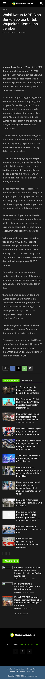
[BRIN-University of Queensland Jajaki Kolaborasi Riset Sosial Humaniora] (8, 541)
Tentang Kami (19, 669)
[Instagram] (22, 651)
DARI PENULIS (26, 381)
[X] (18, 368)
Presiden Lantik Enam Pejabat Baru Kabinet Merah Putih (29, 529)
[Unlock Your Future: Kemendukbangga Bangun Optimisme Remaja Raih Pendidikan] (8, 470)
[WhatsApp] (24, 368)
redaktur (11, 33)
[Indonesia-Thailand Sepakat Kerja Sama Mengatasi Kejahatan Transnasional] (8, 431)
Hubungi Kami (31, 669)
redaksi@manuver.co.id (28, 644)
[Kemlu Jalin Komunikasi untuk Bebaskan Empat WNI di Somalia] (8, 503)
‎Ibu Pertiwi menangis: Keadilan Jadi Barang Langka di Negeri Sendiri (27, 390)
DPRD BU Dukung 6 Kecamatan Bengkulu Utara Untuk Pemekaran (27, 587)
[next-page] (8, 553)
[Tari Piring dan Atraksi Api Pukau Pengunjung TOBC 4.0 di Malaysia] (8, 458)
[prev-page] (4, 553)
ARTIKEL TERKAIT (11, 381)
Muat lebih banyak (21, 614)
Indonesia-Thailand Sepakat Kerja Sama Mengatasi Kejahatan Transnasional (29, 431)
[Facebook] (12, 368)
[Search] (41, 3)
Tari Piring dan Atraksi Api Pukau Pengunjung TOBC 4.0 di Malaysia (28, 458)
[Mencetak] (30, 368)
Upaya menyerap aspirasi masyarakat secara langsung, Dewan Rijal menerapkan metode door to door (28, 488)
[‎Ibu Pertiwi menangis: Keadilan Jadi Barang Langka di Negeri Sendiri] (8, 390)
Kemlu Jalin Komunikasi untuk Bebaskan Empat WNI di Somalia (29, 503)
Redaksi (9, 669)
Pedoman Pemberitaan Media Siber (22, 671)
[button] (4, 3)
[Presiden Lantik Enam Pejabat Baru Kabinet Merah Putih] (8, 529)
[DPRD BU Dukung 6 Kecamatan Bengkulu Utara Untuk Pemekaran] (7, 587)
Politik (4, 9)
